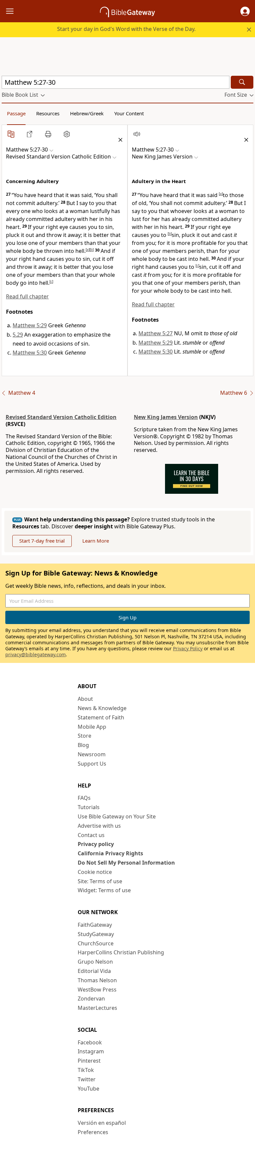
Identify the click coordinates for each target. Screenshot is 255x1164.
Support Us (92, 763)
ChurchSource (96, 943)
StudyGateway (96, 934)
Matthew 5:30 (30, 352)
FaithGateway (95, 924)
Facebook (90, 1042)
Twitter (87, 1079)
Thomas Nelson (97, 980)
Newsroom (92, 754)
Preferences (93, 1132)
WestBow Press (97, 989)
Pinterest (89, 1060)
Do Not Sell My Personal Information (126, 862)
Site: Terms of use (100, 881)
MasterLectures (97, 1007)
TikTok (86, 1070)
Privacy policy (96, 844)
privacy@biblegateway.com (35, 654)
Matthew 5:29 (30, 325)
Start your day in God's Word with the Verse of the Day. (126, 29)
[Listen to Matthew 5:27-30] (136, 134)
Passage (16, 113)
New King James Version (166, 417)
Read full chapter (27, 296)
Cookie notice (95, 872)
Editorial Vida (94, 971)
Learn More (95, 540)
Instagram (91, 1051)
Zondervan (91, 998)
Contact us (91, 835)
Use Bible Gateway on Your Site (117, 816)
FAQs (84, 797)
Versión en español (102, 1122)
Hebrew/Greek (87, 113)
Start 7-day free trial (42, 540)
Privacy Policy (188, 648)
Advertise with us (99, 825)
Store (84, 735)
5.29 (18, 334)
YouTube (88, 1088)
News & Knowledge (102, 708)
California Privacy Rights (110, 853)
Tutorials (89, 807)
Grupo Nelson (95, 961)
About (85, 698)
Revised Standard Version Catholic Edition (61, 417)
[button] (245, 11)
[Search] (242, 82)
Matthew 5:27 (155, 333)
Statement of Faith (101, 717)
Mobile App (92, 726)
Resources (47, 113)
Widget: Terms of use (104, 890)
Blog (83, 745)
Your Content (129, 113)
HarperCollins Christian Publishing (121, 952)
